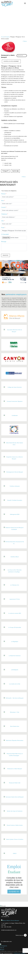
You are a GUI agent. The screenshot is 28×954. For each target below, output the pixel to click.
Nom (3, 200)
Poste (3, 227)
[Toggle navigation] (25, 3)
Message (4, 241)
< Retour (25, 41)
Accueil (3, 36)
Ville (2, 221)
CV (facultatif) (5, 234)
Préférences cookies (19, 953)
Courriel (3, 207)
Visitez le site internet (11, 61)
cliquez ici (14, 891)
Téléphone (4, 214)
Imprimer (14, 171)
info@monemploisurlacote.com (8, 930)
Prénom (3, 194)
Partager (5, 171)
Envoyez (5, 255)
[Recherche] (25, 56)
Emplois (7, 36)
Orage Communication (6, 953)
